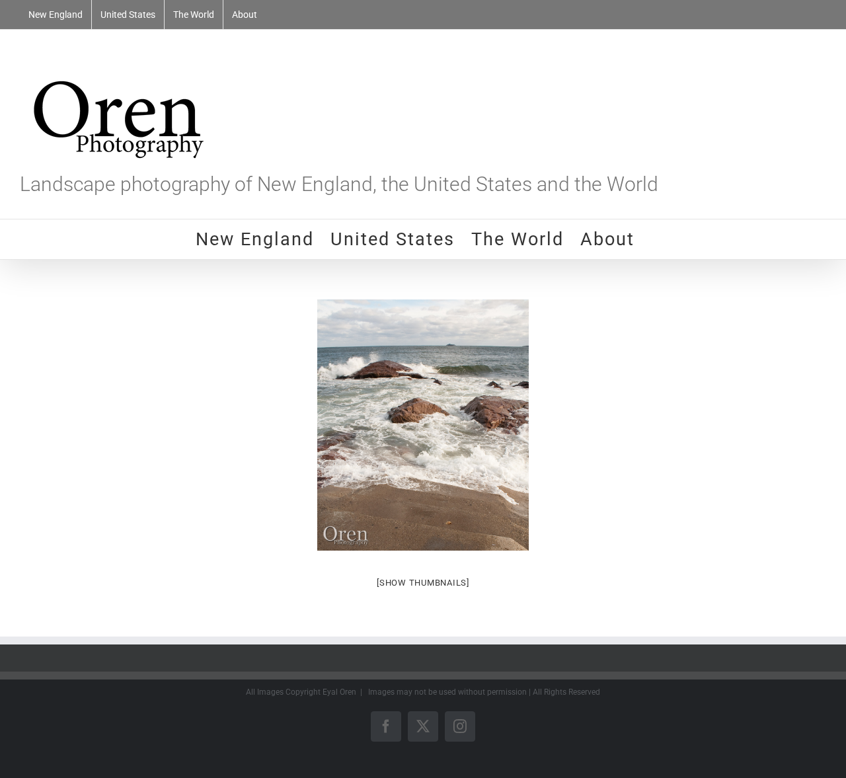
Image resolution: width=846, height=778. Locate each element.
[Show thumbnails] (423, 583)
